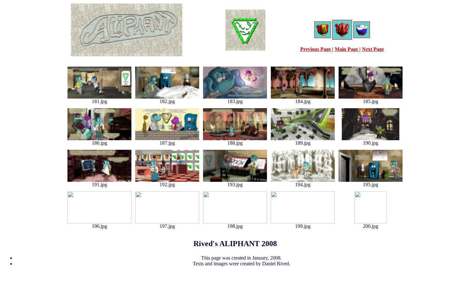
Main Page (347, 49)
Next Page (373, 49)
